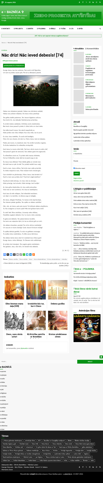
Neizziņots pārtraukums (79, 95)
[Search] (100, 29)
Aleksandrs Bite (7, 465)
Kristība (55, 450)
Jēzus (30, 259)
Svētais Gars (6, 460)
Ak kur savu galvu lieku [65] (82, 193)
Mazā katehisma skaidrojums (11, 457)
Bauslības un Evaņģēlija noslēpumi (54, 440)
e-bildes (2, 382)
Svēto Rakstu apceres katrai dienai (50, 460)
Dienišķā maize (24, 444)
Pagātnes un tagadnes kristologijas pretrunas (79, 70)
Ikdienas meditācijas (32, 450)
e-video (2, 422)
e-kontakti (6, 28)
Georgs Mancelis (7, 467)
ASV (39, 440)
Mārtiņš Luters (27, 457)
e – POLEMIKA (87, 269)
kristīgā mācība (91, 450)
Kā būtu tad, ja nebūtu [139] (82, 215)
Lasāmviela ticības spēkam (82, 137)
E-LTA (71, 28)
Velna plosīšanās (79, 108)
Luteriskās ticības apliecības (82, 141)
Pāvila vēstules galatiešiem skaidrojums (79, 457)
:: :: (67, 474)
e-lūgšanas (3, 393)
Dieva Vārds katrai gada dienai (84, 444)
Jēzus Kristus (46, 450)
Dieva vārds (68, 444)
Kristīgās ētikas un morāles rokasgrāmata (27, 454)
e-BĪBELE (52, 28)
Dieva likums (45, 444)
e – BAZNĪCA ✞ (13, 12)
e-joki (2, 389)
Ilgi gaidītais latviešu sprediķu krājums (85, 133)
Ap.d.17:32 (77, 296)
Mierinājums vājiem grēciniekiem (79, 83)
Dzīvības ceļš (19, 447)
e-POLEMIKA (41, 28)
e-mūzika (3, 400)
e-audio (2, 378)
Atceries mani (80, 168)
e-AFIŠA (80, 28)
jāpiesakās (24, 348)
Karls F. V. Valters (41, 467)
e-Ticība (62, 28)
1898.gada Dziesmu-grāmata (10, 60)
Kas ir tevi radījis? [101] (81, 207)
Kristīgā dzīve (79, 450)
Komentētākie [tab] (93, 49)
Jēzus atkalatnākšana (40, 259)
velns (92, 460)
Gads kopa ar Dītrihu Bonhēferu (69, 447)
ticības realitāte (75, 460)
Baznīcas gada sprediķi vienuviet (83, 130)
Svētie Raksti (32, 460)
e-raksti (87, 66)
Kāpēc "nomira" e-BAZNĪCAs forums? (85, 280)
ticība (65, 460)
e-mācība (3, 397)
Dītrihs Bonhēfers (20, 465)
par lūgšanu (39, 457)
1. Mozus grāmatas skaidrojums (12, 440)
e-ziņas (2, 429)
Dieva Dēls (35, 444)
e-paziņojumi (89, 93)
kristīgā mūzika (7, 454)
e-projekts (18, 28)
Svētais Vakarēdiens (19, 460)
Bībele (70, 440)
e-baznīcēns (78, 153)
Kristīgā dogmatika (66, 450)
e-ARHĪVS (30, 28)
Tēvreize (85, 460)
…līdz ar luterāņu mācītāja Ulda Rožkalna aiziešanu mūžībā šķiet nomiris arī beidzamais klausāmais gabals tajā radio (87, 251)
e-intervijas (3, 386)
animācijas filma (30, 440)
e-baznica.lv (29, 447)
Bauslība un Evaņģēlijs (80, 126)
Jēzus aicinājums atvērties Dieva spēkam (79, 57)
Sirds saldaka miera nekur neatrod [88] (85, 200)
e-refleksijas (89, 79)
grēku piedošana (87, 447)
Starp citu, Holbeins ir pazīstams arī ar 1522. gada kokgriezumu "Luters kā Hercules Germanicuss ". (87, 259)
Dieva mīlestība (57, 444)
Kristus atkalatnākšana (53, 259)
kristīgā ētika (47, 454)
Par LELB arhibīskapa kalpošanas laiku (85, 277)
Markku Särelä (29, 467)
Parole (76, 161)
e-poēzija (4, 50)
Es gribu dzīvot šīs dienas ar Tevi (46, 447)
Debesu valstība (13, 259)
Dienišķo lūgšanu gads (9, 444)
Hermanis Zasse (7, 469)
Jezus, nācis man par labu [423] (83, 197)
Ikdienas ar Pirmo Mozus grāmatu (13, 450)
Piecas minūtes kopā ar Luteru (55, 457)
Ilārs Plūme (18, 467)
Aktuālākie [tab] (79, 49)
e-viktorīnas (3, 426)
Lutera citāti (77, 454)
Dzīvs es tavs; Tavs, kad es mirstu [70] (85, 204)
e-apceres (88, 54)
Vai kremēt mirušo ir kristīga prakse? (85, 273)
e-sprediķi (3, 418)
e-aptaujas (3, 375)
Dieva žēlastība (7, 447)
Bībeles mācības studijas (82, 440)
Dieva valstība (23, 259)
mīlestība (64, 259)
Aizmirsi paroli (79, 181)
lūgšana (86, 454)
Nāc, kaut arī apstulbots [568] (83, 211)
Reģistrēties (78, 178)
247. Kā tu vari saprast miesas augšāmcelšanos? (51, 36)
